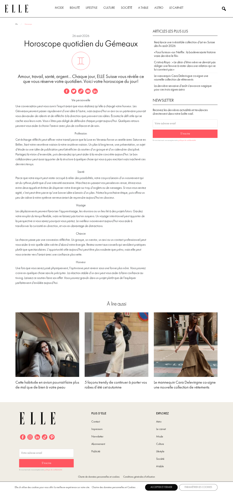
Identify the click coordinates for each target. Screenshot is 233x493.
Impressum (96, 429)
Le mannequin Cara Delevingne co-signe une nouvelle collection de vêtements (181, 78)
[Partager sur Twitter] (73, 91)
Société (126, 7)
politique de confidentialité (187, 140)
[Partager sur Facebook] (66, 91)
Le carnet (176, 7)
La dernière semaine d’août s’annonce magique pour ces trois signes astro (183, 87)
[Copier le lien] (81, 91)
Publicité (95, 451)
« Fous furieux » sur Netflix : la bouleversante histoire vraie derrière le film (185, 54)
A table (143, 7)
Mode (59, 7)
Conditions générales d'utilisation (139, 477)
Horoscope (28, 24)
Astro (158, 7)
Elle (16, 24)
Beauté (75, 7)
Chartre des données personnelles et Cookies (113, 487)
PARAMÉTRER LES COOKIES (198, 487)
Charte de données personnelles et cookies (99, 477)
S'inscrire (185, 133)
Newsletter (97, 436)
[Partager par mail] (88, 91)
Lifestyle (91, 7)
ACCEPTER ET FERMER (161, 487)
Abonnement (98, 444)
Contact (95, 421)
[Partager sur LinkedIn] (95, 91)
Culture (109, 7)
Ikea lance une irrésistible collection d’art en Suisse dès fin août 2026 (184, 44)
